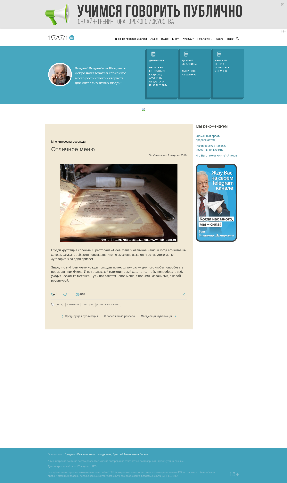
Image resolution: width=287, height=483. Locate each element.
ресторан (88, 305)
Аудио (154, 39)
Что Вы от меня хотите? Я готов (216, 156)
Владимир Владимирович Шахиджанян (88, 454)
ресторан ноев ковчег (108, 305)
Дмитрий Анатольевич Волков (130, 454)
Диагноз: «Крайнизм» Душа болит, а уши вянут (190, 68)
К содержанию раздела (119, 316)
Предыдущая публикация (81, 316)
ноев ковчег (73, 305)
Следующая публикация (157, 316)
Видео (164, 39)
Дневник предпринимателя (131, 39)
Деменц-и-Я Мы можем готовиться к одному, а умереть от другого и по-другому (158, 73)
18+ (283, 31)
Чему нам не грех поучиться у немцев (222, 66)
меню (60, 305)
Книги (175, 39)
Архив (219, 39)
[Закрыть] (282, 4)
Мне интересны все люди (68, 141)
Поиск (231, 39)
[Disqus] (119, 388)
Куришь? (188, 39)
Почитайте (203, 39)
